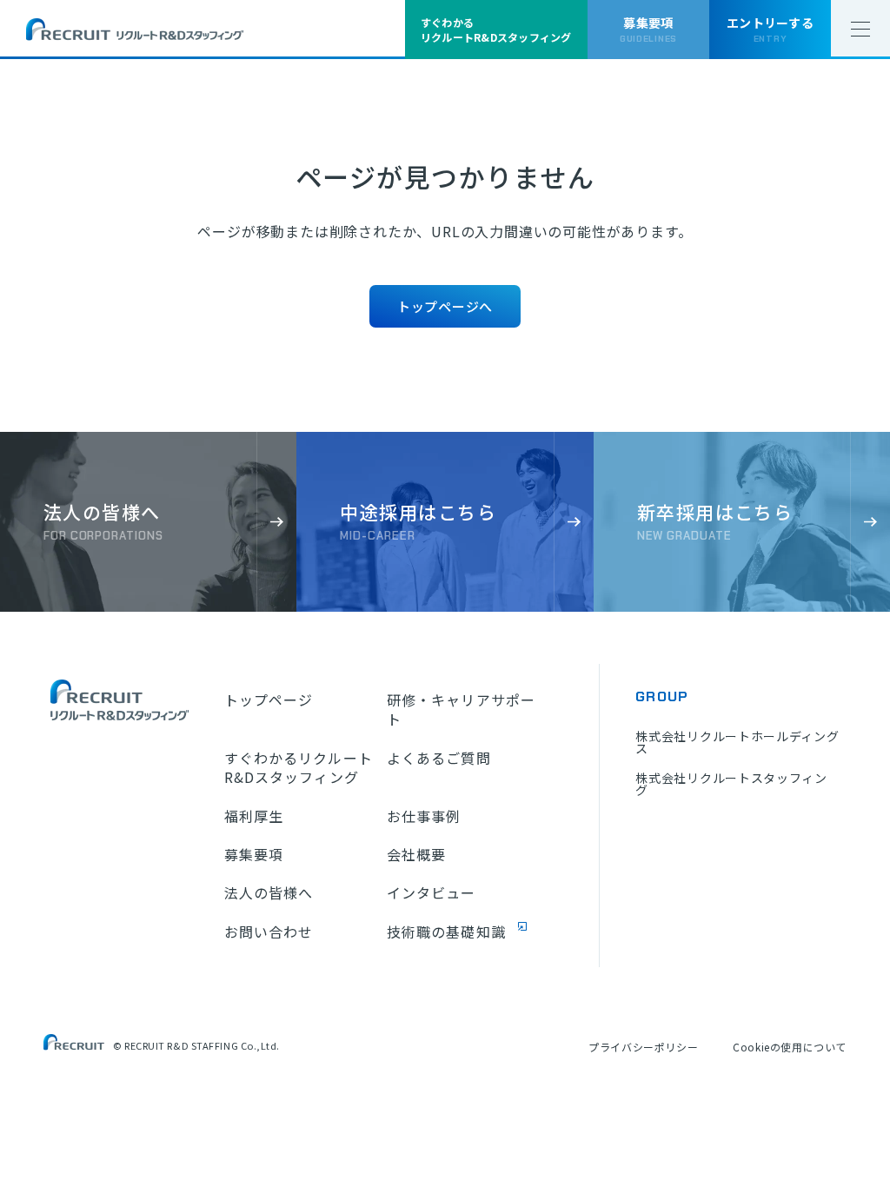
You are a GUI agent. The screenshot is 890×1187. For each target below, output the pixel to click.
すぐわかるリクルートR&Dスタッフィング (298, 767)
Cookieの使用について (790, 1046)
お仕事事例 (424, 816)
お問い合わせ (269, 931)
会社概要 (416, 854)
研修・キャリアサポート (461, 709)
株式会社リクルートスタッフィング (731, 784)
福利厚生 (253, 816)
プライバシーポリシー (643, 1046)
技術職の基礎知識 (446, 931)
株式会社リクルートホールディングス (737, 742)
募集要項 (253, 854)
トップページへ (445, 306)
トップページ (269, 699)
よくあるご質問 (439, 757)
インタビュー (431, 892)
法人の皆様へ (269, 892)
